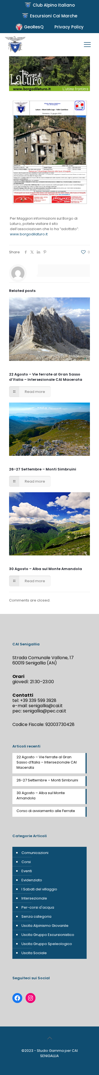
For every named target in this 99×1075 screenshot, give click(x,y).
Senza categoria (36, 916)
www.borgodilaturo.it (29, 234)
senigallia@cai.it (46, 706)
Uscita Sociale (34, 953)
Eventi (26, 871)
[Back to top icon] (49, 1038)
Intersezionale (34, 898)
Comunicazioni (34, 852)
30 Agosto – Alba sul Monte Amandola (45, 568)
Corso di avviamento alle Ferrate (45, 810)
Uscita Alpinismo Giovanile (44, 925)
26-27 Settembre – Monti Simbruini (42, 469)
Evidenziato (31, 880)
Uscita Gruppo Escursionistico (47, 934)
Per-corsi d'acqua (37, 907)
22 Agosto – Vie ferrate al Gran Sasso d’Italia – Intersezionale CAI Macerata (45, 377)
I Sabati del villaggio (39, 889)
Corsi (26, 861)
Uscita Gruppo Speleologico (46, 943)
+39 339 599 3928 (38, 700)
